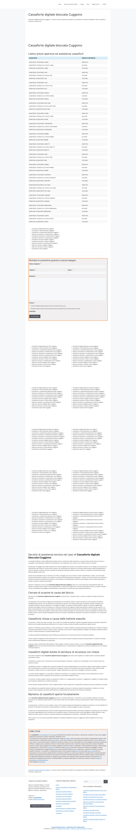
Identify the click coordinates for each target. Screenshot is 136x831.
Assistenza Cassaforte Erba (91, 810)
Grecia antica (55, 740)
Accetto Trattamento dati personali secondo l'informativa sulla (48, 306)
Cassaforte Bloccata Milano (63, 799)
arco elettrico (44, 760)
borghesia (68, 747)
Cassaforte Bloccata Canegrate (92, 812)
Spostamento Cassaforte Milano (65, 811)
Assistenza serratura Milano (64, 796)
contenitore (45, 735)
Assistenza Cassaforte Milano (64, 794)
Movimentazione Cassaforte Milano (66, 808)
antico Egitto (66, 738)
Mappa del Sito (95, 4)
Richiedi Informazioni (38, 799)
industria (55, 749)
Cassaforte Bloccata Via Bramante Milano (95, 799)
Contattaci (59, 806)
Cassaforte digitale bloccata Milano (66, 801)
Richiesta (32, 276)
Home (59, 4)
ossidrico (98, 758)
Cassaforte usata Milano (63, 803)
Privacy (32, 303)
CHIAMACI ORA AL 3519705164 (41, 806)
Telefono (32, 270)
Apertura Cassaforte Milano (64, 791)
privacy (64, 306)
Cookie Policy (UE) (71, 827)
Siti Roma (90, 828)
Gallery (82, 4)
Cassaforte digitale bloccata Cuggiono (39, 770)
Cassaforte (42, 762)
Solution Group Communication (79, 828)
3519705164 (37, 797)
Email (70, 270)
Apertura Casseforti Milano (71, 4)
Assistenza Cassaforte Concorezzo (93, 797)
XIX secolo (49, 747)
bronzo (96, 740)
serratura (53, 735)
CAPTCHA (32, 311)
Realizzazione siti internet (63, 828)
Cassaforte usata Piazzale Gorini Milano (94, 794)
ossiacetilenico (33, 760)
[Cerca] (106, 781)
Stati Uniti (78, 751)
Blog (88, 4)
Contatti (104, 4)
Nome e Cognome (35, 264)
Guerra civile (91, 751)
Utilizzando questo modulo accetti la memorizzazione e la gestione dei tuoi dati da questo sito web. (55, 308)
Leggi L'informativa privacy (58, 827)
